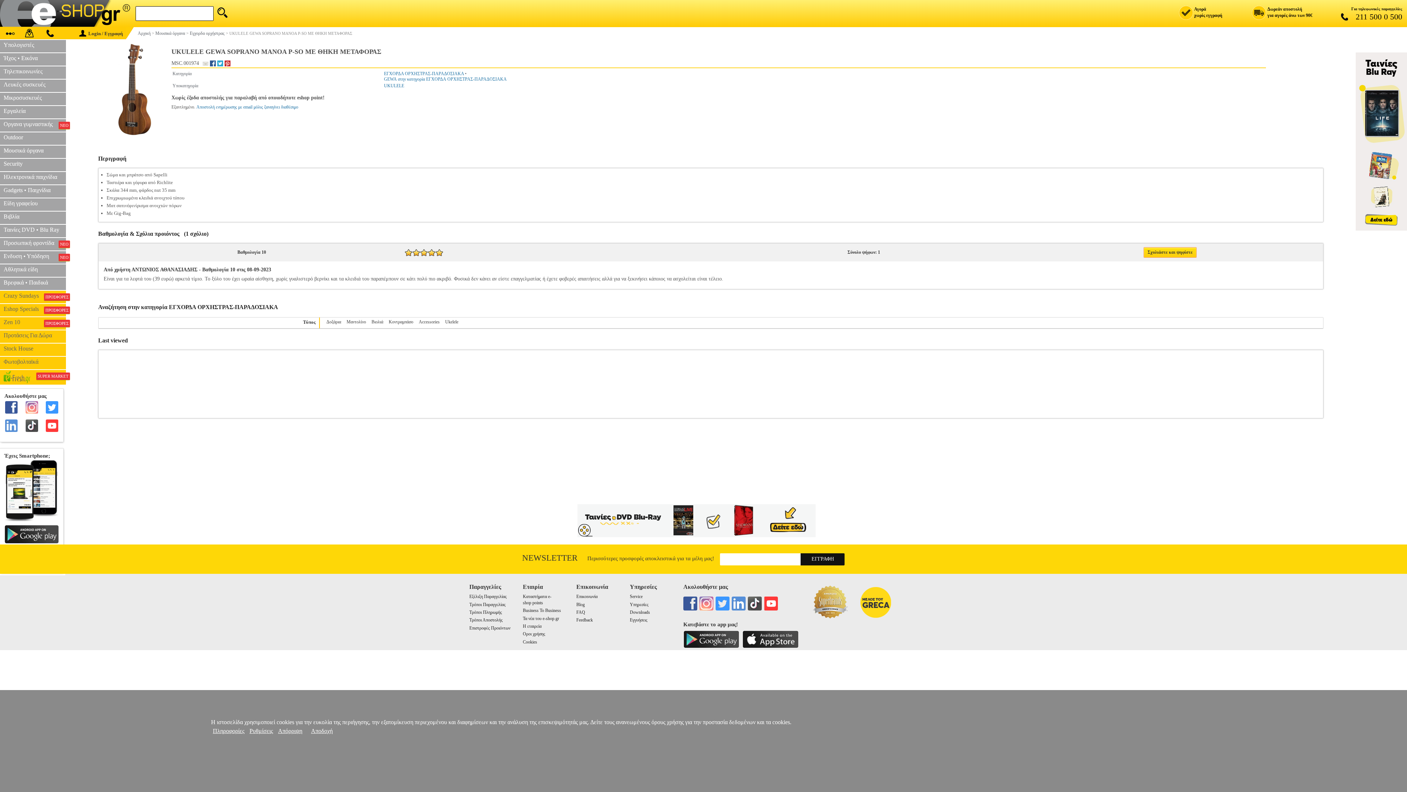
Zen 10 (35, 322)
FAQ (580, 612)
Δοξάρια (333, 321)
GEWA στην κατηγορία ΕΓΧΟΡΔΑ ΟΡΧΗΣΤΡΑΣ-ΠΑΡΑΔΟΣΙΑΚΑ (445, 79)
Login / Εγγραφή (105, 33)
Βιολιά (377, 321)
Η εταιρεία (532, 626)
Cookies (530, 642)
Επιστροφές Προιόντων (489, 628)
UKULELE (394, 85)
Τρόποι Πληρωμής (485, 612)
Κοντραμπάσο (401, 321)
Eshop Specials (35, 309)
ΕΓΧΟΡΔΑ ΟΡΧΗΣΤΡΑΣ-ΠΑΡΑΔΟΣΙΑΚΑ (424, 73)
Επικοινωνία (587, 596)
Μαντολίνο (356, 321)
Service (636, 596)
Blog (580, 604)
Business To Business (542, 610)
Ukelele (451, 321)
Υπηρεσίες (639, 604)
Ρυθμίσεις (261, 731)
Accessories (429, 321)
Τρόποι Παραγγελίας (487, 604)
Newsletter (549, 557)
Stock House (18, 348)
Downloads (640, 612)
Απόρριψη (290, 731)
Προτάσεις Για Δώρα (28, 335)
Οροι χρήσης (534, 634)
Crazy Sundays (35, 296)
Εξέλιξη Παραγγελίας (488, 596)
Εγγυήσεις (638, 620)
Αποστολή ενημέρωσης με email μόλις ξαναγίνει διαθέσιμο (247, 107)
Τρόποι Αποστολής (486, 620)
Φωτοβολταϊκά (21, 362)
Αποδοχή (322, 731)
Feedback (584, 620)
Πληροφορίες (228, 731)
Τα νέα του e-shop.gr (541, 618)
